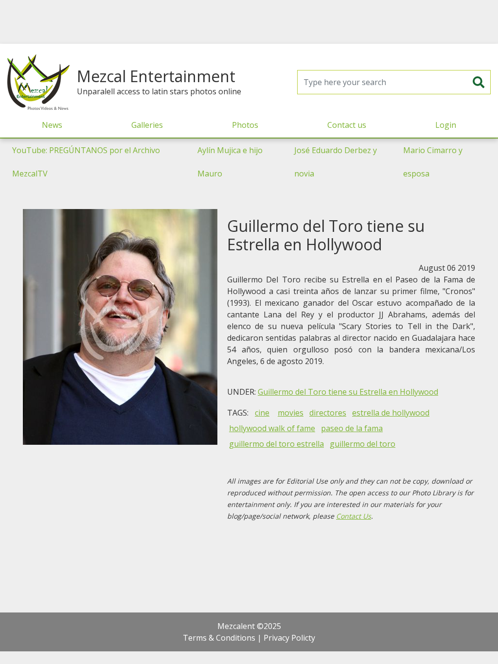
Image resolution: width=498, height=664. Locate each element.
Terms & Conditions (219, 637)
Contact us (346, 125)
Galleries (147, 125)
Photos (245, 125)
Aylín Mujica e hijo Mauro (230, 162)
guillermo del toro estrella (276, 443)
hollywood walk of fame (272, 428)
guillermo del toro (362, 443)
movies (290, 412)
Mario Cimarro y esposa (432, 162)
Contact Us (353, 516)
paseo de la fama (352, 428)
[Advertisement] (249, 22)
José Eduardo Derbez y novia (335, 162)
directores (327, 412)
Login (445, 125)
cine (262, 412)
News (52, 125)
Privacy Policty (289, 637)
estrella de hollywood (390, 412)
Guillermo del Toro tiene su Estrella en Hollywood (348, 391)
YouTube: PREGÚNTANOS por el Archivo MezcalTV (86, 162)
